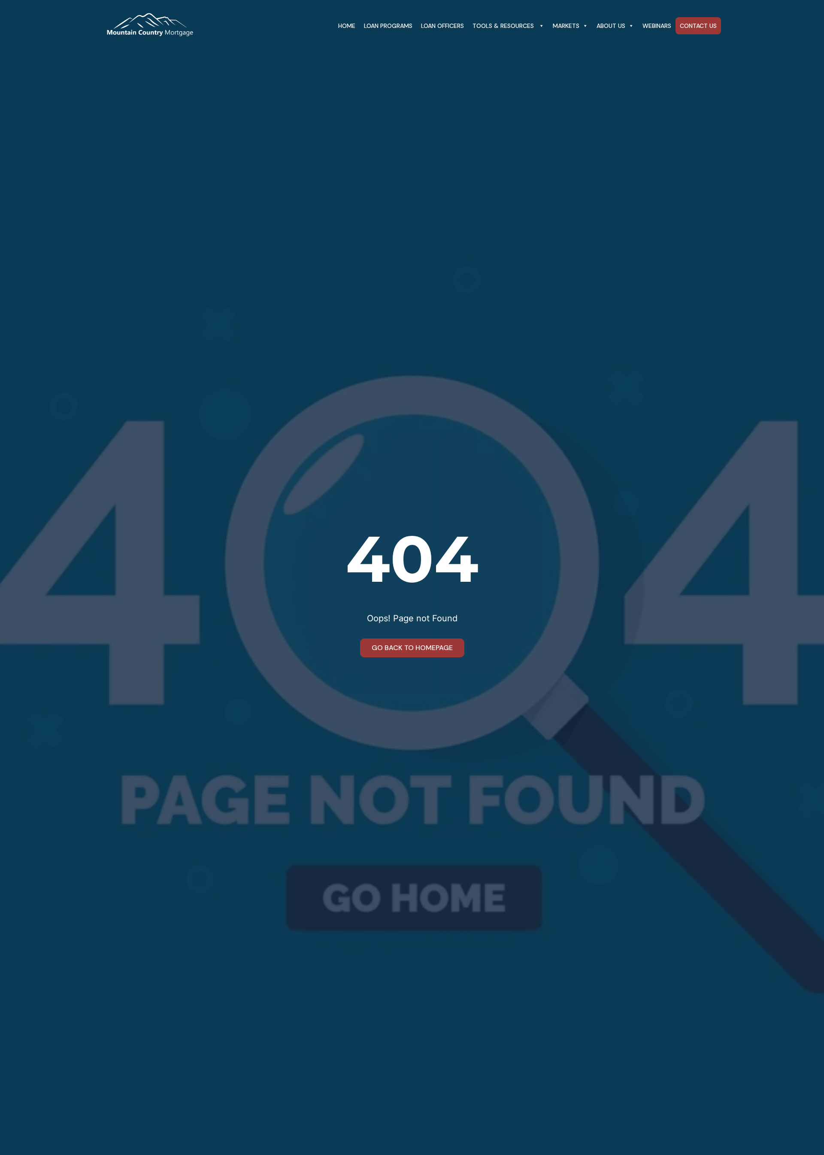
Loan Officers (442, 26)
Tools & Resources (504, 26)
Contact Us (698, 26)
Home (346, 26)
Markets (566, 26)
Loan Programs (388, 26)
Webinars (656, 26)
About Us (611, 26)
